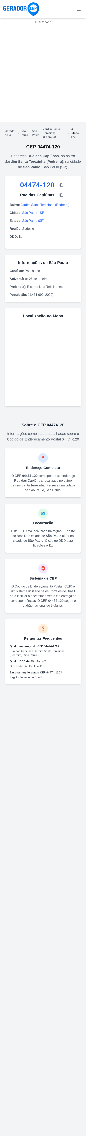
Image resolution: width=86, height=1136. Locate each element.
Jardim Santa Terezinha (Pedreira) (51, 132)
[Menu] (79, 9)
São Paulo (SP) (33, 220)
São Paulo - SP (33, 212)
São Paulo (24, 132)
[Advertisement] (43, 68)
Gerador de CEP (10, 132)
